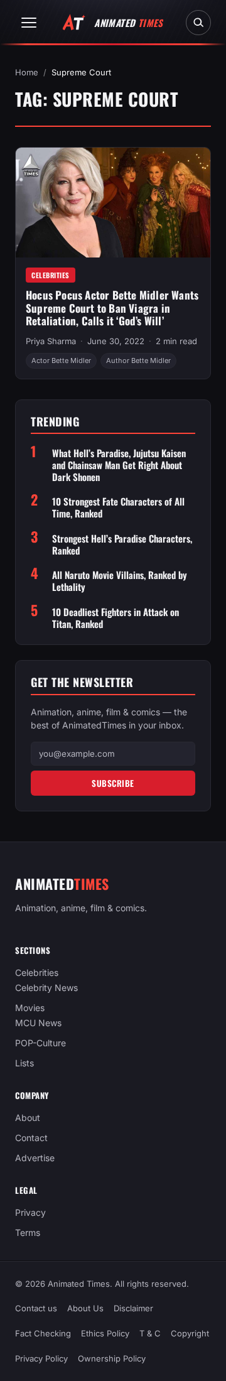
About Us (85, 1308)
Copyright (190, 1333)
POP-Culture (40, 1043)
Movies (30, 1008)
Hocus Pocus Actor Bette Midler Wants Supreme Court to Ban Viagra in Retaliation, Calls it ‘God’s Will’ (112, 307)
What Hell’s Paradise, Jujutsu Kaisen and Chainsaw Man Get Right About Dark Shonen (119, 464)
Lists (24, 1063)
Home (26, 72)
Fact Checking (43, 1333)
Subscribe (113, 783)
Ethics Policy (105, 1333)
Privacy (30, 1213)
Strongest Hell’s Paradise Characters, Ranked (122, 544)
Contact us (36, 1308)
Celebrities (50, 275)
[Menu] (29, 22)
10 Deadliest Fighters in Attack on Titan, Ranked (115, 618)
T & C (150, 1333)
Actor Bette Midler (61, 360)
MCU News (38, 1023)
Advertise (35, 1158)
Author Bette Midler (138, 360)
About (27, 1118)
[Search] (198, 22)
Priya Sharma (51, 341)
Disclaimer (133, 1308)
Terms (27, 1233)
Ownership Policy (112, 1358)
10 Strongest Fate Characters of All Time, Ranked (118, 507)
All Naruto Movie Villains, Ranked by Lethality (119, 581)
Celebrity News (46, 988)
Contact (31, 1138)
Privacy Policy (41, 1358)
